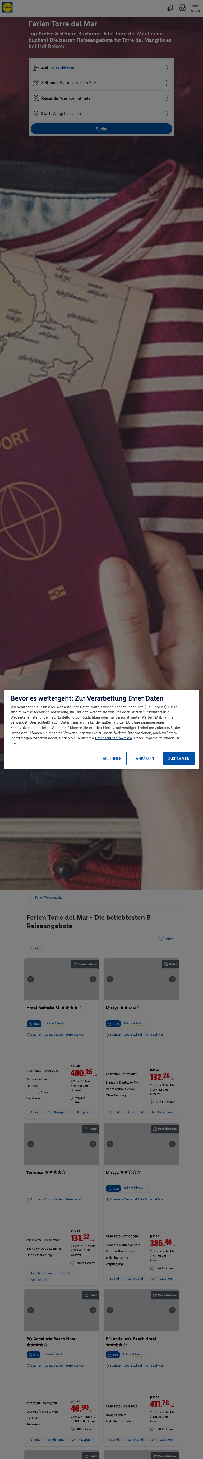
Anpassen (145, 758)
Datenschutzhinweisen (113, 738)
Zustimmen (179, 758)
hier (14, 743)
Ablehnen (112, 758)
